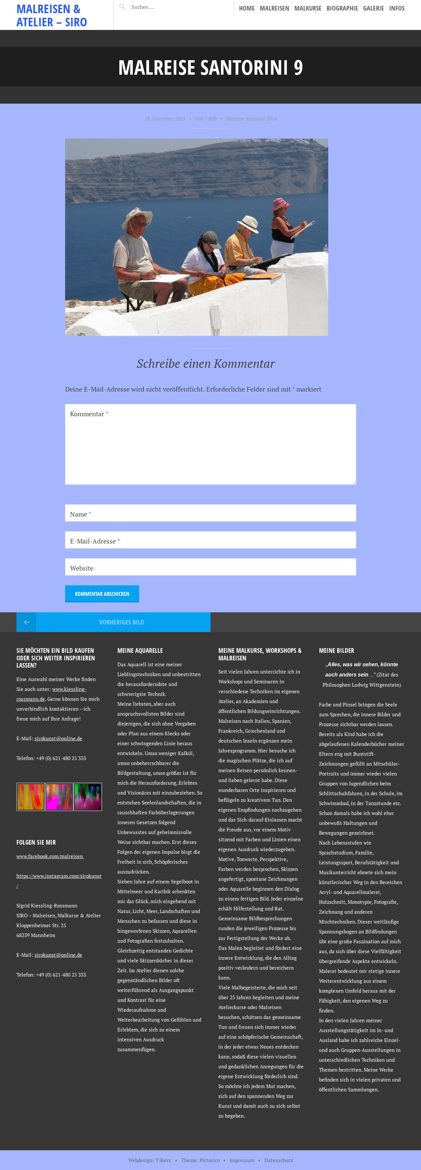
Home (247, 8)
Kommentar (89, 413)
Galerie (373, 8)
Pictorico (210, 1160)
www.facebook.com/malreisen (50, 856)
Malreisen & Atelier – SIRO (51, 15)
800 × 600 (205, 118)
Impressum (242, 1160)
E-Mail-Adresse (95, 541)
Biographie (342, 8)
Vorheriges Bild (121, 622)
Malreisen (274, 8)
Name (80, 514)
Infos (397, 8)
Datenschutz (278, 1160)
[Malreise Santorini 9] (196, 333)
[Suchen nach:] (158, 7)
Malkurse (308, 8)
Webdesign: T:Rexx (149, 1160)
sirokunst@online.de (58, 738)
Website (81, 568)
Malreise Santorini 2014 (251, 118)
